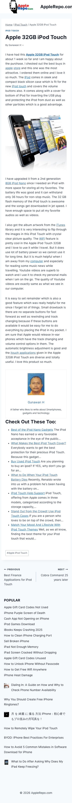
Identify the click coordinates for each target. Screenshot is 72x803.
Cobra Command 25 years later (54, 574)
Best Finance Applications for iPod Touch (18, 577)
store (17, 68)
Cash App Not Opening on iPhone (26, 618)
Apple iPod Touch (17, 553)
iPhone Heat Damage (18, 675)
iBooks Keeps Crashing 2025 (23, 629)
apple (9, 68)
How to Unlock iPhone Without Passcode (31, 663)
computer (36, 261)
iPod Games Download (19, 624)
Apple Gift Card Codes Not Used (26, 607)
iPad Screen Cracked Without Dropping (30, 652)
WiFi (42, 238)
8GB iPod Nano (15, 183)
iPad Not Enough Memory (21, 646)
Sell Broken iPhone (16, 641)
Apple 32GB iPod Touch (42, 54)
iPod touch (19, 86)
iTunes (60, 225)
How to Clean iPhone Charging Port (28, 635)
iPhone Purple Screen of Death (24, 613)
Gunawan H (15, 45)
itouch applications (23, 352)
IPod (27, 77)
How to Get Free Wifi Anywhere (25, 669)
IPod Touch (12, 30)
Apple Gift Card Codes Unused (25, 658)
